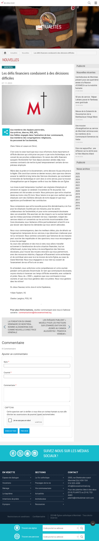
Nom (6, 362)
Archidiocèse (40, 499)
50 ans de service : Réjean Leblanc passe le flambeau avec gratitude (86, 100)
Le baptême (7, 493)
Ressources (40, 504)
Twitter (20, 453)
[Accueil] (8, 3)
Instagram (34, 453)
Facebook (13, 453)
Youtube (27, 453)
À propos (6, 504)
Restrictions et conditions (18, 516)
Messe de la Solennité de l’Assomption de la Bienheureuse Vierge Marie (86, 114)
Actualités (13, 53)
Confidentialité (39, 516)
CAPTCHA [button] (9, 407)
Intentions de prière (10, 499)
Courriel (7, 372)
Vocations (6, 483)
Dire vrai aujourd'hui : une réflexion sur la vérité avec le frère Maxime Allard (86, 151)
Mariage (5, 488)
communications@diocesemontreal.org (35, 312)
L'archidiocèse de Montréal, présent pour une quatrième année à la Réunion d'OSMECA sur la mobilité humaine (86, 82)
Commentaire (9, 385)
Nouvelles (25, 53)
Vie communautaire (43, 488)
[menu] (95, 3)
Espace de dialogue (10, 477)
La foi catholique (42, 477)
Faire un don (5, 453)
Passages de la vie (43, 483)
